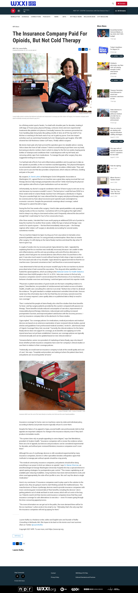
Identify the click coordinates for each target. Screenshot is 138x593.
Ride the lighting (115, 166)
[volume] (18, 11)
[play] (13, 11)
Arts (64, 16)
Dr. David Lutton (34, 177)
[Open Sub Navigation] (52, 16)
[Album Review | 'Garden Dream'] (103, 181)
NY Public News (76, 16)
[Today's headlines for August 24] (103, 50)
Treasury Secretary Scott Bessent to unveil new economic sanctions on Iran (116, 94)
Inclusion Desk (89, 16)
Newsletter (15, 16)
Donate (122, 4)
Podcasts (46, 16)
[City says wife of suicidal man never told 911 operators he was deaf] (103, 151)
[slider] (21, 11)
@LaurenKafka (37, 525)
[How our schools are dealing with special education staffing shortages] (103, 131)
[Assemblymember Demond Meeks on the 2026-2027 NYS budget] (103, 33)
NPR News (16, 27)
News (56, 16)
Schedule (25, 16)
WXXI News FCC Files (82, 573)
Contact (53, 573)
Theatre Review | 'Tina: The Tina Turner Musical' (115, 191)
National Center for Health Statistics (70, 272)
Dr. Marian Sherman (71, 465)
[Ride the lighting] (103, 169)
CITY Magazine (102, 16)
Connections (36, 16)
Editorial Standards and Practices (85, 577)
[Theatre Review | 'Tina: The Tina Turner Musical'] (103, 192)
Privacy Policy (55, 577)
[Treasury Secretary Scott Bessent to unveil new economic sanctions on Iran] (103, 93)
